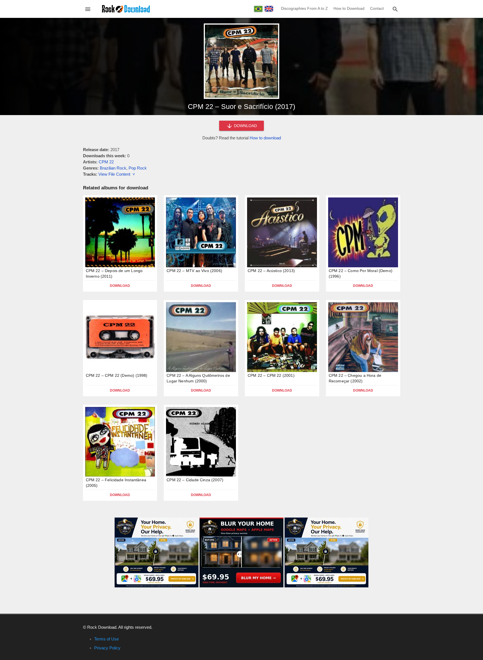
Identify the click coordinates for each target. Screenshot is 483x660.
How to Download (348, 8)
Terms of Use (106, 639)
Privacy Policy (107, 647)
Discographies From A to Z (304, 8)
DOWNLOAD (245, 125)
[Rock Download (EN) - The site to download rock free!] (126, 8)
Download (120, 286)
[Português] (258, 9)
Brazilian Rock (113, 168)
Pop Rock (138, 168)
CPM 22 (106, 161)
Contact (377, 8)
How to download (265, 137)
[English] (269, 8)
